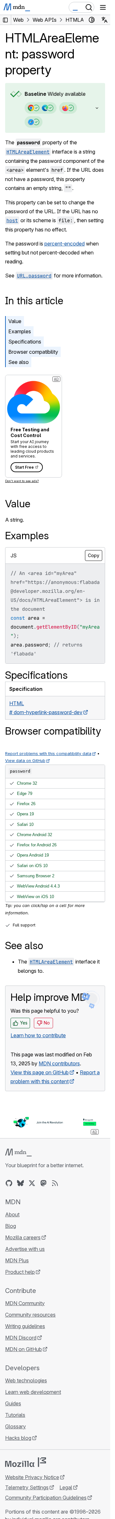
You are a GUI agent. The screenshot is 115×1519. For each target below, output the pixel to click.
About (12, 1214)
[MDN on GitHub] (9, 1183)
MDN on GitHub (23, 1349)
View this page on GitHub (40, 1072)
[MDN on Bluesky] (20, 1183)
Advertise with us (25, 1249)
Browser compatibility (33, 352)
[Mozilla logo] (25, 1462)
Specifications (24, 341)
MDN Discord (20, 1337)
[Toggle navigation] (103, 7)
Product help (20, 1272)
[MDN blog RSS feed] (55, 1183)
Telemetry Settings (27, 1487)
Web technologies (26, 1380)
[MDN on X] (32, 1183)
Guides (13, 1403)
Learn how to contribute (38, 1035)
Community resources (30, 1314)
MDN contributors (59, 1063)
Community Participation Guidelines (46, 1497)
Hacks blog (18, 1438)
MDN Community (25, 1303)
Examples (19, 331)
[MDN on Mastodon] (43, 1183)
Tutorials (15, 1415)
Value (14, 321)
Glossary (15, 1426)
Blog (10, 1226)
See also (18, 362)
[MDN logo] (18, 1152)
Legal (65, 1487)
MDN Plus (17, 1260)
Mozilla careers (23, 1237)
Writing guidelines (25, 1326)
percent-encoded (64, 243)
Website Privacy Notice (32, 1477)
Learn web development (33, 1392)
